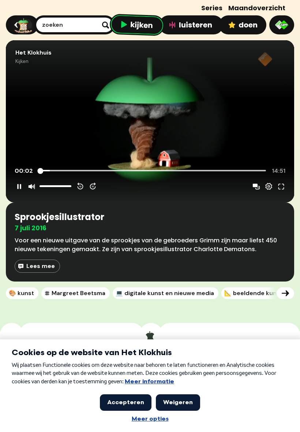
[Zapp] (281, 24)
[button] (150, 121)
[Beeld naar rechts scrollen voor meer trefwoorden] (285, 293)
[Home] (21, 24)
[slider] (153, 171)
